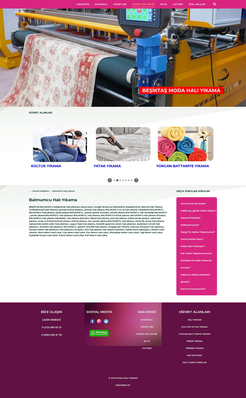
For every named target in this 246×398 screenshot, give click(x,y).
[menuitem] (196, 203)
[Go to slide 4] (123, 180)
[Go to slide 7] (131, 180)
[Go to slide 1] (114, 180)
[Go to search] (214, 4)
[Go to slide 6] (129, 180)
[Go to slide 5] (126, 180)
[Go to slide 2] (117, 180)
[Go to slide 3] (120, 180)
